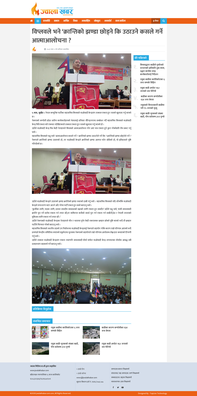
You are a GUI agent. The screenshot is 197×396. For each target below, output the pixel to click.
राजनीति (46, 21)
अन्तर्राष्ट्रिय (86, 21)
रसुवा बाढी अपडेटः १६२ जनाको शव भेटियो (115, 345)
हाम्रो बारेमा (82, 373)
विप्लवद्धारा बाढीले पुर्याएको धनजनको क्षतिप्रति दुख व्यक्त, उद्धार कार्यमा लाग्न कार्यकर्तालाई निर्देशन (152, 69)
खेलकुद (97, 21)
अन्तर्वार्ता (107, 21)
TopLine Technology (158, 393)
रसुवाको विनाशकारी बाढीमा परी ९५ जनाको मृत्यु (152, 106)
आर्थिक (66, 21)
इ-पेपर (155, 21)
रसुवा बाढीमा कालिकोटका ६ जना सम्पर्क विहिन (65, 329)
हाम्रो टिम (81, 369)
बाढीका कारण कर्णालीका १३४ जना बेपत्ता (115, 329)
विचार (75, 21)
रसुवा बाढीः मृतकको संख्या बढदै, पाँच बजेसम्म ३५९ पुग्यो (65, 345)
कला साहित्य (120, 21)
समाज (56, 21)
